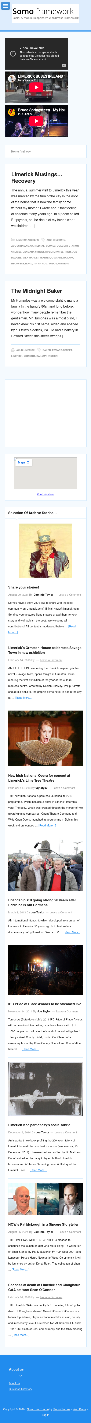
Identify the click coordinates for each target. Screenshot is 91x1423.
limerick (16, 355)
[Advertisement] (45, 415)
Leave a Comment (70, 595)
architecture (56, 239)
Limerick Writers (27, 239)
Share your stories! (23, 587)
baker (47, 350)
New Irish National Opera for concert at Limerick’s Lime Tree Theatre (39, 778)
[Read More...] (24, 698)
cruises (16, 251)
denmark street (33, 251)
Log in (45, 1415)
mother (45, 257)
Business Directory (20, 1389)
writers (63, 263)
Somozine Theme (38, 1409)
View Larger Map (45, 494)
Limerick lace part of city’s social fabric (39, 1124)
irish (68, 251)
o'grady (56, 257)
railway (68, 257)
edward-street (62, 350)
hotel (59, 251)
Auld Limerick (25, 350)
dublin (49, 251)
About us (14, 1383)
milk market (31, 257)
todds (53, 263)
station (53, 355)
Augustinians (20, 245)
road (28, 263)
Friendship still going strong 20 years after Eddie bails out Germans (42, 902)
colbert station (68, 245)
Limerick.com (45, 13)
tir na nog (40, 263)
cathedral (37, 245)
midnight (29, 355)
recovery (17, 263)
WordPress (79, 1409)
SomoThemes (61, 1409)
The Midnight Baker (36, 290)
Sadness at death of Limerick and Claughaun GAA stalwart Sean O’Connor (44, 1287)
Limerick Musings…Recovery (37, 177)
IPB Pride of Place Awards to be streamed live (44, 1003)
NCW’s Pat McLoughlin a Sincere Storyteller (43, 1224)
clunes (50, 245)
